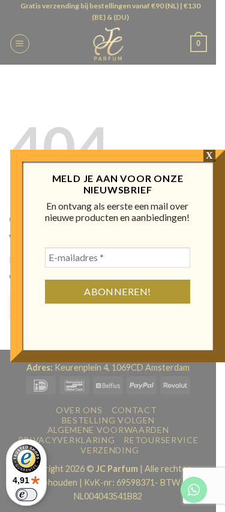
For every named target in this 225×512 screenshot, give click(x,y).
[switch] (26, 494)
